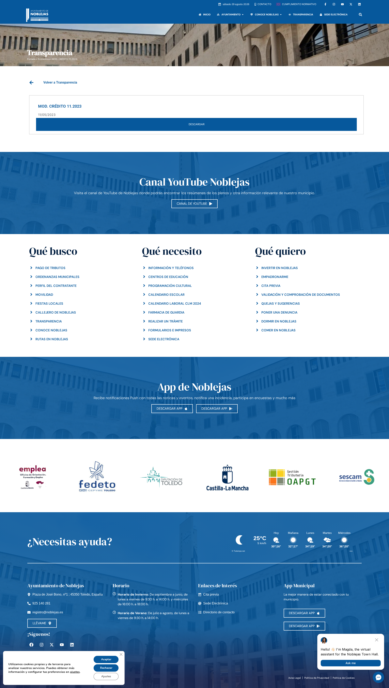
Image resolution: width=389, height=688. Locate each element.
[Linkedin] (359, 4)
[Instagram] (334, 4)
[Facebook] (31, 645)
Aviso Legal (294, 678)
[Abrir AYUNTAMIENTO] (243, 14)
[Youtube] (342, 4)
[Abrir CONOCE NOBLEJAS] (281, 14)
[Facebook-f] (325, 4)
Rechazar (106, 668)
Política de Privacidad (316, 678)
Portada (31, 59)
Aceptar (106, 659)
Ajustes (106, 676)
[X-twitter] (351, 4)
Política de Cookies (344, 678)
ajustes (75, 672)
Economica (44, 59)
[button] (360, 14)
